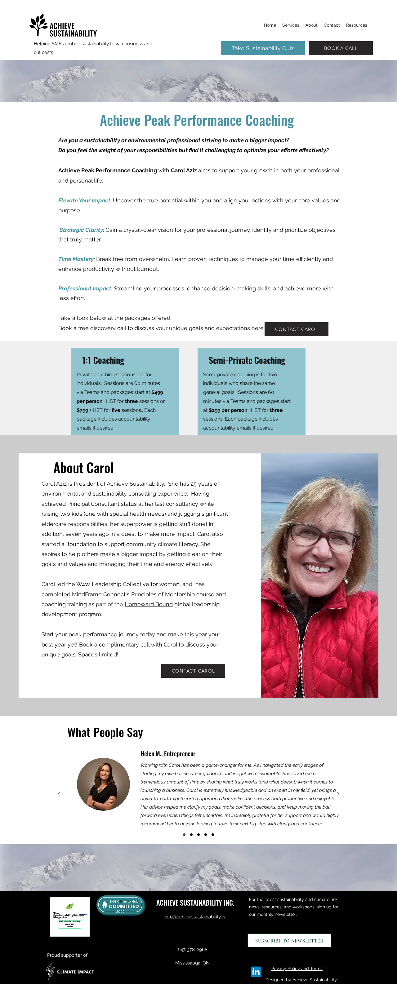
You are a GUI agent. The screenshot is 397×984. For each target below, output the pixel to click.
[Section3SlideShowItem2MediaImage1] (198, 834)
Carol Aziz (55, 483)
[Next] (338, 795)
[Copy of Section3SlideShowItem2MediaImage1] (184, 834)
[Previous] (59, 795)
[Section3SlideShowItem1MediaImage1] (213, 834)
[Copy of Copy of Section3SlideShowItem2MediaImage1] (191, 834)
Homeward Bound (149, 604)
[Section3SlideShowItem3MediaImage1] (205, 834)
